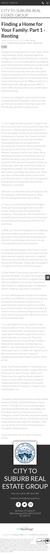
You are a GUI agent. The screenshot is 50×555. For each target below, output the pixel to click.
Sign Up (14, 3)
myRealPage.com (25, 529)
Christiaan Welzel (17, 535)
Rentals (30, 43)
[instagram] (31, 504)
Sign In (4, 3)
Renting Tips (38, 43)
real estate (22, 43)
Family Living (13, 43)
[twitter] (25, 504)
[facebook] (19, 504)
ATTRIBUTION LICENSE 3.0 (38, 535)
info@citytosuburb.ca (30, 498)
